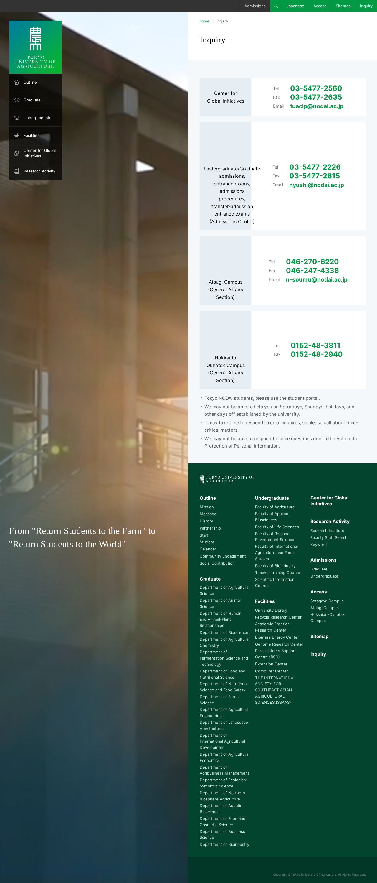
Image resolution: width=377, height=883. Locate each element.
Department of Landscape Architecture (224, 725)
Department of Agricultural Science (224, 590)
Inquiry (366, 6)
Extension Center (271, 664)
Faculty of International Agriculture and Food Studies (276, 552)
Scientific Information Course (275, 582)
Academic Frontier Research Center (272, 626)
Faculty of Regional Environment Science (274, 536)
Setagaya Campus (327, 600)
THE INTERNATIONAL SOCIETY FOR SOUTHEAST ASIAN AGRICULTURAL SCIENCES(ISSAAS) (275, 690)
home (204, 21)
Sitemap (343, 6)
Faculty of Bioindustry (275, 565)
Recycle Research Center (278, 617)
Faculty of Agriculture (275, 506)
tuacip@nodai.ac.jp (316, 106)
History (206, 521)
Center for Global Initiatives (40, 153)
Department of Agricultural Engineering (224, 712)
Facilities (31, 135)
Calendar (208, 549)
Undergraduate (38, 117)
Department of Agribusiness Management (224, 770)
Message (208, 514)
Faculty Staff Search (329, 537)
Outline (30, 82)
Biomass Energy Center (277, 637)
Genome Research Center (279, 644)
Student (207, 542)
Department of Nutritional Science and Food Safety (223, 686)
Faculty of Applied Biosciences (271, 516)
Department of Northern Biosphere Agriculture (222, 795)
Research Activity (39, 171)
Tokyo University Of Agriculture (313, 874)
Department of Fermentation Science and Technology (224, 658)
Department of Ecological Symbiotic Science (223, 782)
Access (320, 6)
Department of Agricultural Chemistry (224, 642)
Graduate (32, 100)
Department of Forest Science (220, 699)
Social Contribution (217, 563)
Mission (207, 506)
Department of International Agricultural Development (222, 741)
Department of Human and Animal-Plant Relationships (221, 619)
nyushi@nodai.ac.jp (316, 184)
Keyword (318, 544)
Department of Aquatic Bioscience (221, 808)
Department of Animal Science (220, 603)
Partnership (210, 528)
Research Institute (327, 530)
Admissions (255, 6)
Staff (204, 535)
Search (276, 6)
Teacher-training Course (277, 572)
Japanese (295, 6)
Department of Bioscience (224, 632)
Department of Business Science (222, 834)
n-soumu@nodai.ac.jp (317, 279)
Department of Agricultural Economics (224, 757)
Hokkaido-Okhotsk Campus (327, 617)
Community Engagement (223, 556)
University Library (271, 610)
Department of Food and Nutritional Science (222, 674)
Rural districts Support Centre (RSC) (275, 653)
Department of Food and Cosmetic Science (222, 821)
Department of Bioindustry (224, 844)
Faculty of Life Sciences (277, 526)
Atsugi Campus (324, 607)
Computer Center (271, 671)
